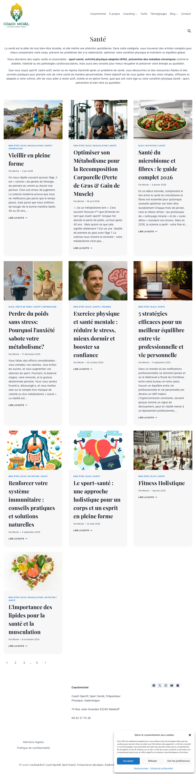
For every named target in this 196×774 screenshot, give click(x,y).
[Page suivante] (45, 662)
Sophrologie (16, 148)
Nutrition (151, 145)
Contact (186, 13)
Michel (15, 171)
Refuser (152, 760)
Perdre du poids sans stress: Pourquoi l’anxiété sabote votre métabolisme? (32, 330)
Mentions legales (141, 768)
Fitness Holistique (161, 482)
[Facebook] (153, 685)
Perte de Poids (24, 307)
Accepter (128, 760)
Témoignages (158, 13)
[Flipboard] (177, 685)
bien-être (14, 145)
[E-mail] (171, 685)
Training (106, 307)
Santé (48, 145)
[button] (189, 735)
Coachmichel (98, 13)
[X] (159, 685)
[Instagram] (165, 685)
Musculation (35, 145)
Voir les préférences (178, 760)
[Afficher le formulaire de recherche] (189, 31)
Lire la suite (18, 218)
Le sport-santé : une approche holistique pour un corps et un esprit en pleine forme (97, 499)
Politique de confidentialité (161, 768)
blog (23, 145)
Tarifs (143, 13)
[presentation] (33, 119)
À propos (114, 13)
